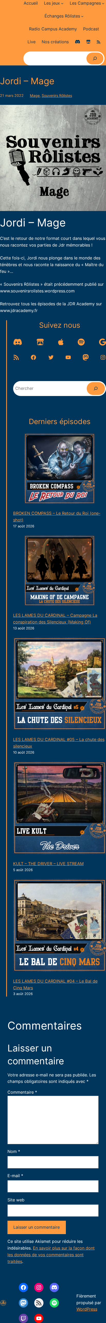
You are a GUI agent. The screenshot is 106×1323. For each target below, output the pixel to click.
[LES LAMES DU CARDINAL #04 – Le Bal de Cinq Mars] (59, 926)
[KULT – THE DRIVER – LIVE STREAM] (59, 808)
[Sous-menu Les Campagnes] (103, 3)
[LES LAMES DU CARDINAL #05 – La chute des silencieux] (59, 684)
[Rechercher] (94, 59)
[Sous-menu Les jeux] (62, 3)
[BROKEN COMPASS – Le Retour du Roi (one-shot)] (59, 469)
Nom (13, 1151)
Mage (35, 95)
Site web (15, 1199)
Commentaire (22, 1092)
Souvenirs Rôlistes (57, 95)
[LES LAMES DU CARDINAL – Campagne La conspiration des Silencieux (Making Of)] (59, 571)
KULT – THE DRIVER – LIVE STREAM (48, 863)
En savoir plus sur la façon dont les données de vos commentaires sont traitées (51, 1254)
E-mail (15, 1175)
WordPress (86, 1309)
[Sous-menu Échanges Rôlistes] (82, 16)
